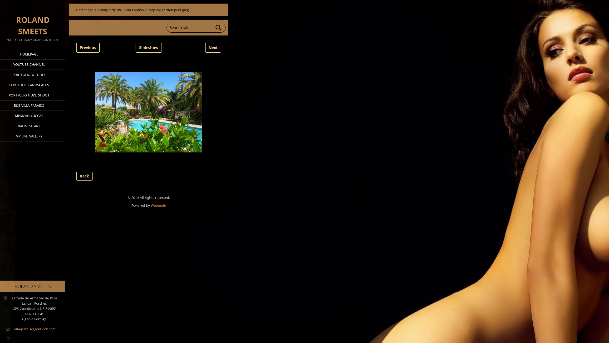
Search (219, 27)
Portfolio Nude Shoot (29, 95)
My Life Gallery (29, 136)
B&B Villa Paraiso (29, 105)
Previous (88, 47)
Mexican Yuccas (29, 115)
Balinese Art (29, 126)
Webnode (158, 205)
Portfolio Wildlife (29, 74)
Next (213, 47)
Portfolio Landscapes (29, 85)
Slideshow (148, 47)
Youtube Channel (29, 64)
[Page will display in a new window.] (148, 112)
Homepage (29, 54)
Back (84, 176)
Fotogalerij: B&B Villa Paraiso (121, 10)
